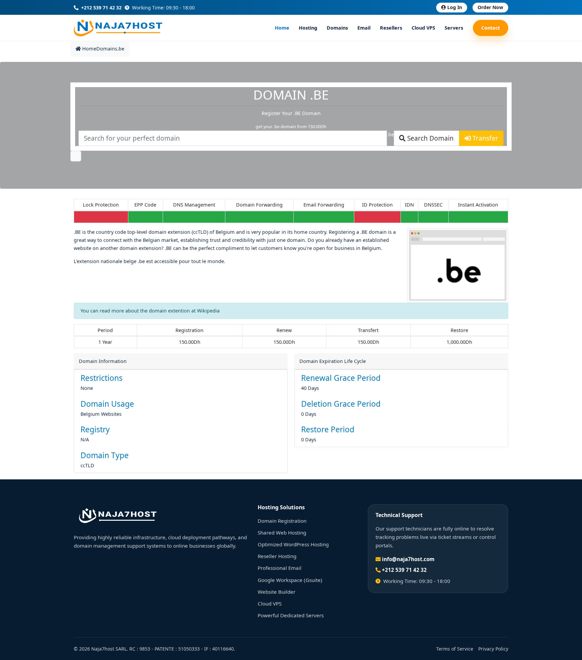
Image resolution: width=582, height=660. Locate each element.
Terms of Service (454, 649)
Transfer (484, 138)
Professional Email (279, 567)
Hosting (308, 28)
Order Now (490, 7)
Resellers (391, 28)
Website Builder (276, 591)
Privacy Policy (493, 649)
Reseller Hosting (277, 556)
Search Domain (430, 138)
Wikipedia (208, 310)
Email (363, 28)
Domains (337, 28)
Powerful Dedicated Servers (291, 615)
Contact (490, 28)
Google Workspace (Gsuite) (290, 580)
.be (120, 48)
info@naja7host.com (408, 559)
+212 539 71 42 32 (101, 7)
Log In (454, 7)
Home (282, 28)
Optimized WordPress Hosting (293, 544)
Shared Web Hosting (282, 532)
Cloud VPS (423, 28)
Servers (454, 28)
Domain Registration (282, 520)
